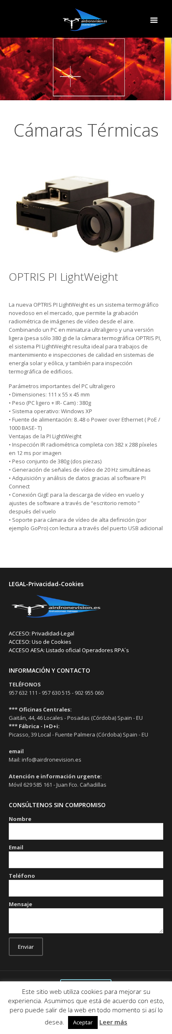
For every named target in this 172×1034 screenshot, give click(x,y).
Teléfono (22, 875)
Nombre (20, 819)
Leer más (113, 1022)
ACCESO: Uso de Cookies (40, 641)
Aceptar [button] (83, 1022)
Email (16, 847)
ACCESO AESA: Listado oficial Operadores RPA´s (69, 650)
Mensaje (20, 904)
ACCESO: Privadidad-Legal (41, 633)
